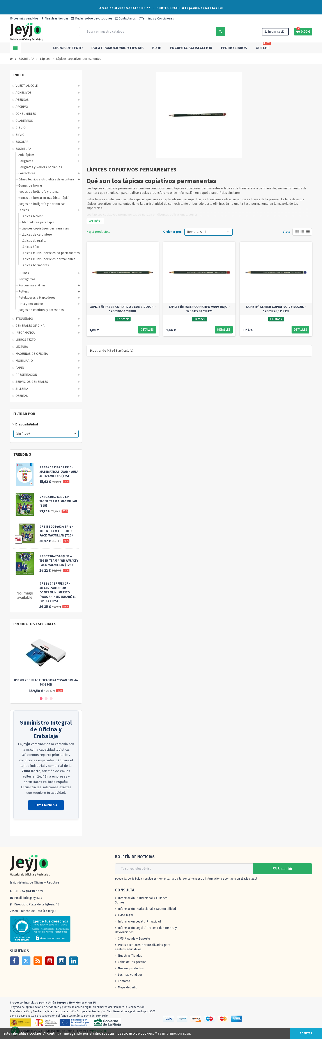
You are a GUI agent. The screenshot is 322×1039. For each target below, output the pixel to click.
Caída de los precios (132, 962)
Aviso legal (125, 915)
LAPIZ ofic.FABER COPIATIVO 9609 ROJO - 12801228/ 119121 (199, 309)
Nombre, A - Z (197, 232)
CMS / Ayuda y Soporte (134, 938)
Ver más (95, 221)
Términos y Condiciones (156, 18)
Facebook (14, 960)
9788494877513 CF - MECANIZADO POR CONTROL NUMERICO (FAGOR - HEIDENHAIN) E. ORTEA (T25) (57, 592)
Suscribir (284, 868)
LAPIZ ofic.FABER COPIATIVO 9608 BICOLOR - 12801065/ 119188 (123, 309)
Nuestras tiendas (54, 18)
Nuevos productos (131, 968)
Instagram (61, 960)
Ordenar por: (172, 232)
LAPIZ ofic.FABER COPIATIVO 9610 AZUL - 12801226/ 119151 (276, 309)
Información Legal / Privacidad (139, 921)
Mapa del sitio (127, 987)
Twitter (26, 960)
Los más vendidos (24, 18)
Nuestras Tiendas (130, 956)
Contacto (124, 981)
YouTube (49, 960)
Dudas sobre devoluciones (93, 18)
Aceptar (306, 1033)
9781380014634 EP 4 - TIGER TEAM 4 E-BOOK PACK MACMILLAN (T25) (56, 531)
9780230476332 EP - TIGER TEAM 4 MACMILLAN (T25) (58, 501)
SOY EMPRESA (46, 805)
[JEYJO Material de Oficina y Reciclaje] (26, 31)
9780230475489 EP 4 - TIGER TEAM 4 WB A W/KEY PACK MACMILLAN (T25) (58, 560)
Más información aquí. (173, 1033)
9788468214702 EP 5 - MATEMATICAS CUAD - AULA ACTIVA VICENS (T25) (58, 472)
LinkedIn (73, 960)
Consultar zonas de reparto (32, 828)
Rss (38, 960)
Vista (286, 232)
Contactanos (127, 18)
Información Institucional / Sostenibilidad (147, 909)
